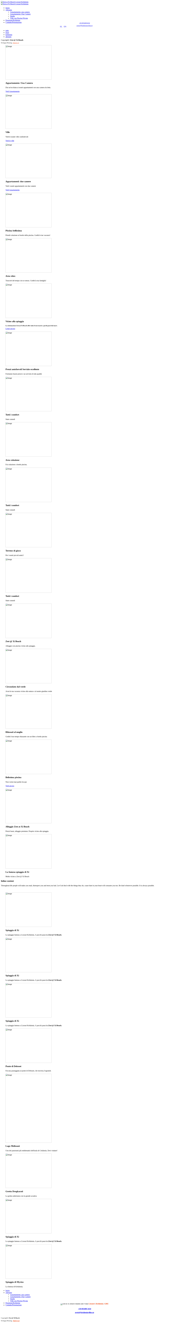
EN (65, 27)
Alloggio (9, 10)
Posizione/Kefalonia (13, 20)
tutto (7, 30)
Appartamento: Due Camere (20, 14)
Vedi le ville (10, 141)
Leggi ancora (10, 329)
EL (61, 27)
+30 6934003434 (84, 23)
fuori (7, 33)
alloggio (8, 37)
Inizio (8, 8)
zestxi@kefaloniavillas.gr (85, 25)
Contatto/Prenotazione (14, 22)
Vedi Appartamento (13, 91)
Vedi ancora (10, 786)
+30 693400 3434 (84, 1309)
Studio (12, 16)
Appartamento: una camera (20, 12)
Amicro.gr (16, 43)
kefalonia (9, 35)
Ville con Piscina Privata (19, 18)
